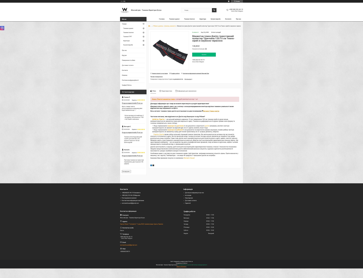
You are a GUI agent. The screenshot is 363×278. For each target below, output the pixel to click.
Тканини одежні (174, 19)
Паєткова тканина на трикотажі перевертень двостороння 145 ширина (134, 161)
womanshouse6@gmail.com (130, 203)
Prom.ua (190, 261)
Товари (124, 24)
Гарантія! (188, 203)
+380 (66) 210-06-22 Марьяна (131, 195)
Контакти (228, 19)
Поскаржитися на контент (185, 265)
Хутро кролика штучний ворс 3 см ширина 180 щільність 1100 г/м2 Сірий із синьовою (134, 117)
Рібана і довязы (158, 26)
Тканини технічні (189, 19)
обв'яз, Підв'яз (159, 119)
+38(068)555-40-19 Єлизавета (131, 192)
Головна (161, 19)
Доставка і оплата (127, 65)
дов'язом (180, 126)
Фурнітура (202, 19)
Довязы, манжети (170, 26)
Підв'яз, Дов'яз (158, 134)
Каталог (206, 111)
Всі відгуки (126, 171)
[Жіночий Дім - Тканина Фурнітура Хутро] (125, 10)
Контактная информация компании (133, 200)
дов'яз (207, 126)
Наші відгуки (189, 198)
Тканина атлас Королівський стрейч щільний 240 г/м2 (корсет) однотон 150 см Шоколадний (133, 139)
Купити (204, 54)
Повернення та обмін (128, 60)
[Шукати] (214, 10)
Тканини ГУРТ (127, 36)
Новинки (124, 75)
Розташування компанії (129, 198)
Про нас (238, 19)
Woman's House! (189, 158)
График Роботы (126, 85)
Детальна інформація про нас (194, 192)
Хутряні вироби (215, 19)
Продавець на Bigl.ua (181, 263)
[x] (153, 165)
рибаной (180, 130)
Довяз (154, 99)
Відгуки (124, 55)
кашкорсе (171, 126)
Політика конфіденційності (130, 80)
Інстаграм (188, 195)
